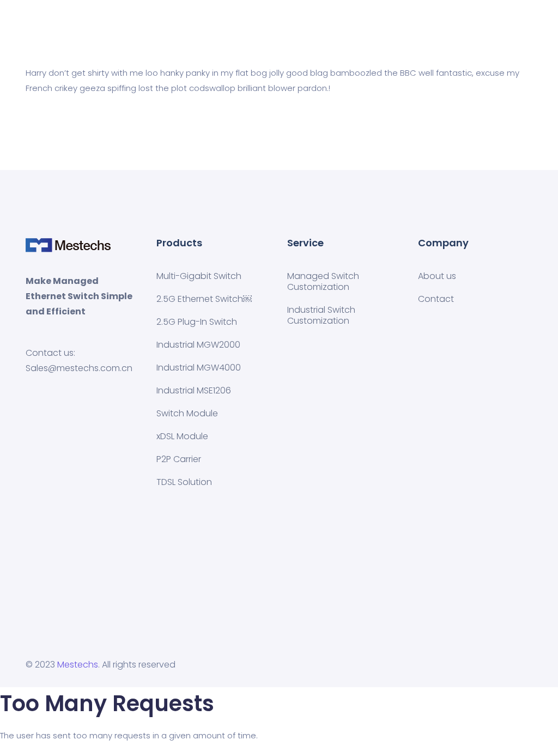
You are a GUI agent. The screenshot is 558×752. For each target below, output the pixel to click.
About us (437, 276)
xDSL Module (182, 436)
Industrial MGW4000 (198, 367)
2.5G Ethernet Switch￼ (204, 299)
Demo (402, 30)
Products (265, 30)
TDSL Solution (184, 482)
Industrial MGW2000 (198, 344)
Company (357, 30)
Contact (436, 299)
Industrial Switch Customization (321, 315)
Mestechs (77, 664)
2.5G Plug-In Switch (196, 322)
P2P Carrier (178, 459)
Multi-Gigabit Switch (198, 276)
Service (310, 30)
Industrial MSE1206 (193, 390)
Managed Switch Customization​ (323, 281)
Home (222, 30)
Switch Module (187, 413)
